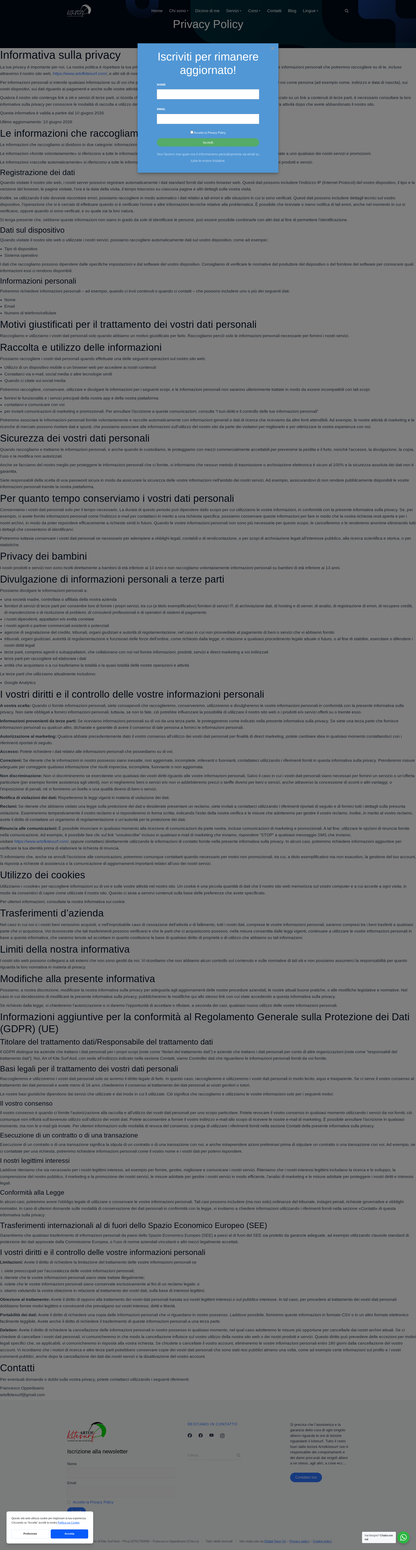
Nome (161, 84)
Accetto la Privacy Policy (210, 132)
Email (161, 109)
